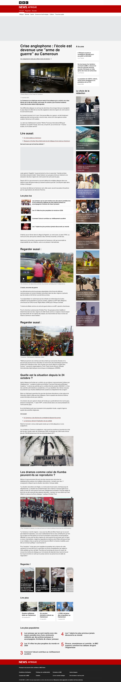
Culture (52, 14)
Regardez (28, 10)
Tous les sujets (59, 14)
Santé (32, 14)
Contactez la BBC (57, 672)
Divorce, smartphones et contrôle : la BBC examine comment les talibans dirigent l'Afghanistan (81, 645)
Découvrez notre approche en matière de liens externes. (68, 680)
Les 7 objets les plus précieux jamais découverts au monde (50, 226)
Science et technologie (41, 14)
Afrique (21, 14)
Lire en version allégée (59, 675)
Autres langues (73, 672)
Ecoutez (34, 10)
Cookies (38, 675)
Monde (27, 14)
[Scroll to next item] (71, 579)
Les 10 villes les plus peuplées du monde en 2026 (47, 210)
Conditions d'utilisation (25, 672)
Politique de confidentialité (43, 672)
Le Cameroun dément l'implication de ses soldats (38, 421)
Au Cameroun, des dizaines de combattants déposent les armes (42, 417)
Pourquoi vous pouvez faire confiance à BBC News (32, 667)
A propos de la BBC (24, 675)
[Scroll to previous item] (68, 579)
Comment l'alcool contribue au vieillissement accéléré (49, 218)
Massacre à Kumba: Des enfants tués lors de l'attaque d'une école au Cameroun (47, 141)
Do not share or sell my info (77, 675)
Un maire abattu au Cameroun (32, 138)
